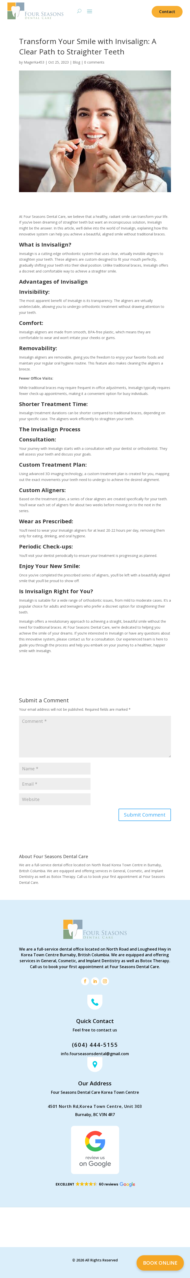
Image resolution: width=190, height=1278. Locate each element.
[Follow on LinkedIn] (95, 981)
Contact (167, 11)
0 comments (94, 62)
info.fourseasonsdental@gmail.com (95, 1053)
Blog (76, 62)
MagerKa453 (34, 62)
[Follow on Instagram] (105, 981)
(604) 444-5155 (95, 1044)
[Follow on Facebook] (85, 981)
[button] (95, 1184)
